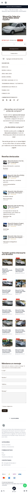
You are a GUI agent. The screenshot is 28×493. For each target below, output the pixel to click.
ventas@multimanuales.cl (9, 463)
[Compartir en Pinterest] (14, 100)
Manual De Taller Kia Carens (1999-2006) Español (6, 351)
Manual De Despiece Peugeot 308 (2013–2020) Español (16, 224)
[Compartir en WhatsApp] (10, 100)
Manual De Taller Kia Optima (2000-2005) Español (7, 311)
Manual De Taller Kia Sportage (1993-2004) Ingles (20, 291)
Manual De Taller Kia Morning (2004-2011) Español (15, 206)
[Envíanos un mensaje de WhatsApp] (25, 485)
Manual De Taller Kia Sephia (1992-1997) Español (19, 270)
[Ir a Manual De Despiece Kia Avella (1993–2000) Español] (7, 262)
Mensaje (4, 391)
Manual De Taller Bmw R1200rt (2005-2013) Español (16, 176)
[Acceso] (24, 490)
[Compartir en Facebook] (3, 100)
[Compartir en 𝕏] (6, 100)
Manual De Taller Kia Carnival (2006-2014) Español (20, 331)
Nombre (4, 377)
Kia (21, 9)
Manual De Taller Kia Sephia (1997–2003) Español (6, 331)
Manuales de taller (13, 9)
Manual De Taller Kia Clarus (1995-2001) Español (19, 351)
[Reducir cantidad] (3, 44)
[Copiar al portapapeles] (17, 100)
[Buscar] (4, 490)
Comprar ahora (14, 53)
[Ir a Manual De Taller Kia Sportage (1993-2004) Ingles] (20, 283)
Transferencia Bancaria (7, 457)
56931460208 (7, 465)
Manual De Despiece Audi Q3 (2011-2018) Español (15, 161)
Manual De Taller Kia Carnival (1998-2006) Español (20, 311)
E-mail (4, 370)
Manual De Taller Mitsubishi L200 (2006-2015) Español (15, 192)
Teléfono (4, 384)
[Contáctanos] (26, 490)
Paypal (3, 455)
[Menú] (2, 2)
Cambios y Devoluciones (8, 446)
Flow (3, 453)
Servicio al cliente (6, 444)
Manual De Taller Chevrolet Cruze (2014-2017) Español (15, 236)
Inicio (6, 9)
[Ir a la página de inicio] (5, 2)
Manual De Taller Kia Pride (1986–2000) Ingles (6, 291)
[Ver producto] (5, 162)
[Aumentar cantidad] (25, 44)
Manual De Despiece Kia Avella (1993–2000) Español (7, 270)
